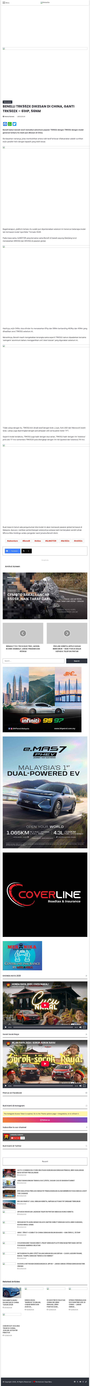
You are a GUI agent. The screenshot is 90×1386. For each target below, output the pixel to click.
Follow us (46, 1120)
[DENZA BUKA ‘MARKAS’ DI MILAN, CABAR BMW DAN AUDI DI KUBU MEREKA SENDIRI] (34, 1292)
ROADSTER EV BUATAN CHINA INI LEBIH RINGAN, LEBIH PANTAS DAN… (56, 1303)
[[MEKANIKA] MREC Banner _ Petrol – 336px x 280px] (42, 732)
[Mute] (80, 1027)
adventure (13, 541)
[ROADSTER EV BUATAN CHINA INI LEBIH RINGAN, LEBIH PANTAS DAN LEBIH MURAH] (56, 1292)
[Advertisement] (45, 28)
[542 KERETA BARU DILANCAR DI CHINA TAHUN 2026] (12, 1292)
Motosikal (7, 102)
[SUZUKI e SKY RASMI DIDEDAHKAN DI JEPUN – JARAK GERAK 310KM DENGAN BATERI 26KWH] (9, 1267)
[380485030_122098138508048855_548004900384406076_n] (45, 936)
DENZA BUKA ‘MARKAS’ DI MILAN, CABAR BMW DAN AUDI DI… (33, 1303)
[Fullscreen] (84, 1027)
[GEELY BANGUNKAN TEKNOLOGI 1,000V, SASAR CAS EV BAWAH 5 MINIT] (9, 1183)
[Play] (6, 1027)
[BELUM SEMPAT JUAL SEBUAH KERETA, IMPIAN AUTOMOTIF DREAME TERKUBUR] (9, 1204)
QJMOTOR (51, 541)
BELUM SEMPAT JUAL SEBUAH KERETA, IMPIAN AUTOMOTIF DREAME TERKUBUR (48, 1201)
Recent (45, 1161)
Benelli (27, 541)
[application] (45, 1005)
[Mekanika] (45, 3)
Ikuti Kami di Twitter (12, 1146)
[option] (45, 596)
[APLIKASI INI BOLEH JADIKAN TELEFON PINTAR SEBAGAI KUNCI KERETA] (9, 1215)
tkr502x (65, 541)
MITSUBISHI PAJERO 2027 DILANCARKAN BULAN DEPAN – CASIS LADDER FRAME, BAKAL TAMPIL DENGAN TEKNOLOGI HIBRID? (49, 1254)
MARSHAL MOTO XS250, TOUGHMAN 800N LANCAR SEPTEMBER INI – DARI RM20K (28, 597)
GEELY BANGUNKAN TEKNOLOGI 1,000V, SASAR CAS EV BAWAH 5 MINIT (46, 1180)
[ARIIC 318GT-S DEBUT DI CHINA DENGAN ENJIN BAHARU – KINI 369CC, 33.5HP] (9, 1235)
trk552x (78, 541)
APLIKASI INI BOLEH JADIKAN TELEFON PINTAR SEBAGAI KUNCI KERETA (45, 1212)
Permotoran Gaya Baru (43, 1382)
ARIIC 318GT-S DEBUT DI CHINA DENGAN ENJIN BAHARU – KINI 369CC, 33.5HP (48, 1232)
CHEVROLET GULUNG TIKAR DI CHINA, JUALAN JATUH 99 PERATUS (11, 1329)
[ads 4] (22, 970)
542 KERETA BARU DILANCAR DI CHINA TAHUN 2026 (11, 1302)
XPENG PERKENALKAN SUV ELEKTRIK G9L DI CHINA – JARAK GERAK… (77, 1303)
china (38, 541)
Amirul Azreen (9, 116)
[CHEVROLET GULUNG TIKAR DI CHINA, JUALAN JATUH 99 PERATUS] (12, 1318)
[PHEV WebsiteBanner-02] (45, 848)
